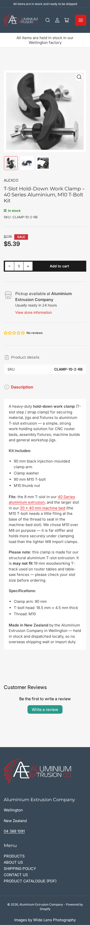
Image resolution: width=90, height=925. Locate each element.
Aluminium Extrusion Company (41, 904)
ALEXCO (11, 180)
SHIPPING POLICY (20, 868)
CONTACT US (16, 874)
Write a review (45, 709)
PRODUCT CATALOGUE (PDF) (30, 881)
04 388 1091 (14, 831)
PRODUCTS (14, 856)
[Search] (47, 20)
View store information (33, 312)
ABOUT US (13, 862)
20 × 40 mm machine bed (42, 508)
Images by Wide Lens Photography (45, 920)
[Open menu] (80, 20)
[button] (14, 332)
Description (22, 387)
